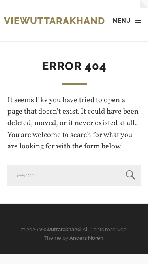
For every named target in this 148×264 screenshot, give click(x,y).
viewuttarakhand (54, 21)
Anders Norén (86, 238)
